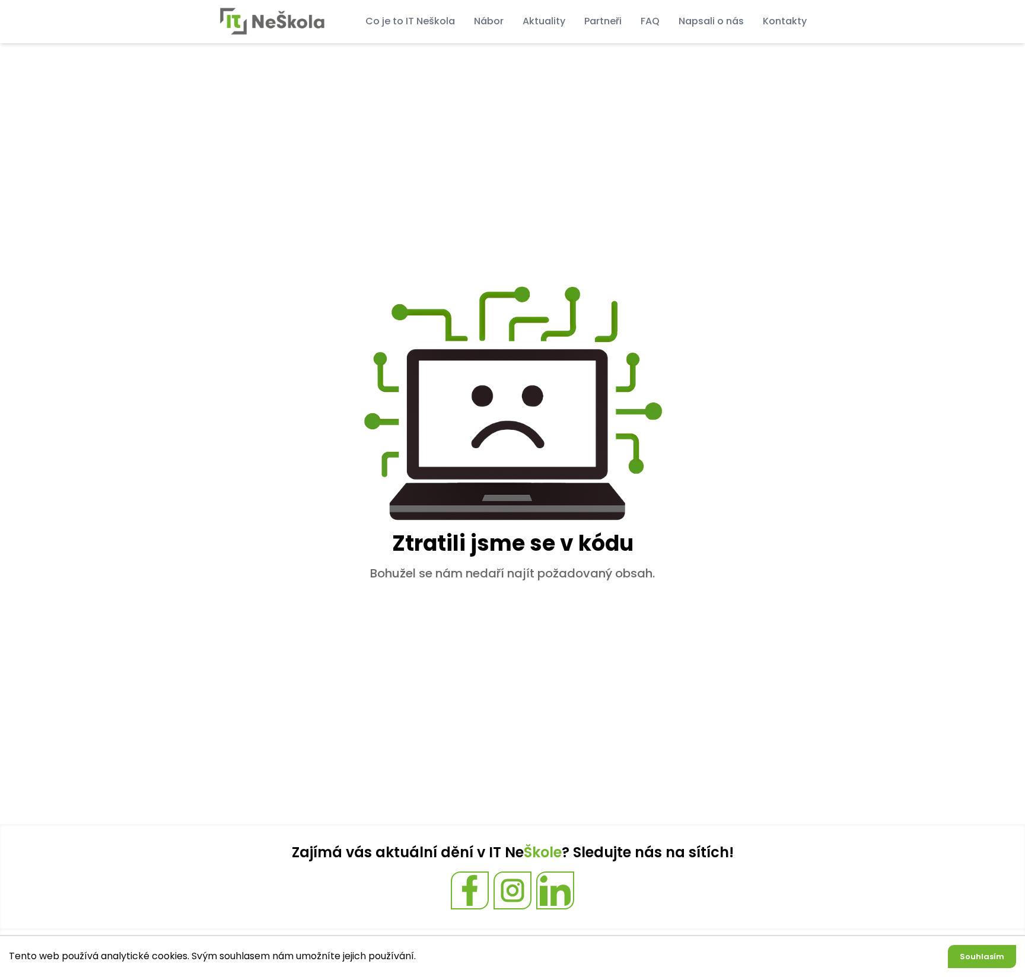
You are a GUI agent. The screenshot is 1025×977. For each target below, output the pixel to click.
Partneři (603, 21)
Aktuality (544, 21)
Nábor (489, 21)
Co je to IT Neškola (410, 21)
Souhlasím (982, 956)
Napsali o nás (711, 21)
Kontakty (785, 21)
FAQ (650, 21)
